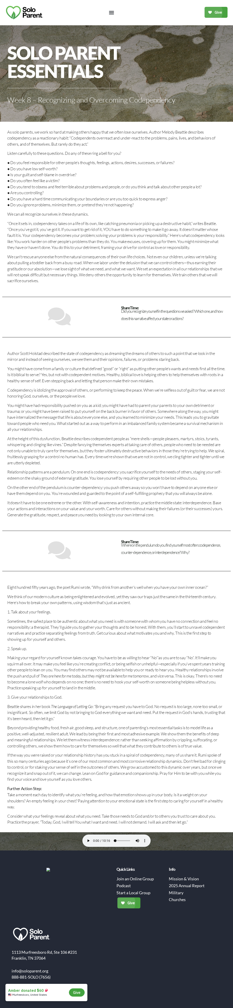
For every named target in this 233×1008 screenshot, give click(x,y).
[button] (111, 12)
